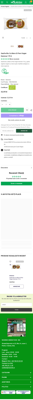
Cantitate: (4, 101)
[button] (27, 38)
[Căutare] (7, 2)
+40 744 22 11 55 (7, 365)
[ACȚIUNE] (30, 110)
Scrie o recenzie (16, 183)
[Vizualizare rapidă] (10, 264)
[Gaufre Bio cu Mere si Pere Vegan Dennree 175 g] (16, 267)
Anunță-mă (24, 130)
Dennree (8, 80)
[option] (16, 24)
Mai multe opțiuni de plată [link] (16, 120)
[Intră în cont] (26, 2)
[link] (16, 244)
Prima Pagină (5, 6)
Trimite (16, 309)
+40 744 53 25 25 (17, 361)
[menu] (2, 2)
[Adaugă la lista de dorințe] (27, 110)
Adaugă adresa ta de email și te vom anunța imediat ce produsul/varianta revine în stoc (16, 126)
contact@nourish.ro (8, 367)
